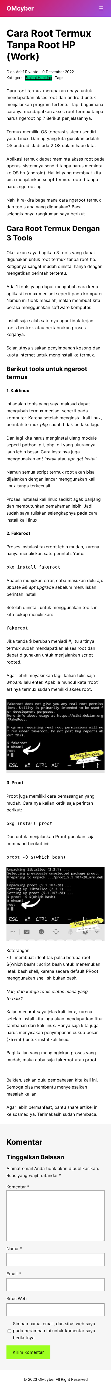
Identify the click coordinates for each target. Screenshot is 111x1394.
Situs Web (16, 1298)
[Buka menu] (101, 8)
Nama (14, 1248)
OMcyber (20, 8)
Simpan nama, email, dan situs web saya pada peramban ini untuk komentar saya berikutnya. (54, 1330)
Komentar (17, 1186)
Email (13, 1273)
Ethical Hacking (38, 77)
